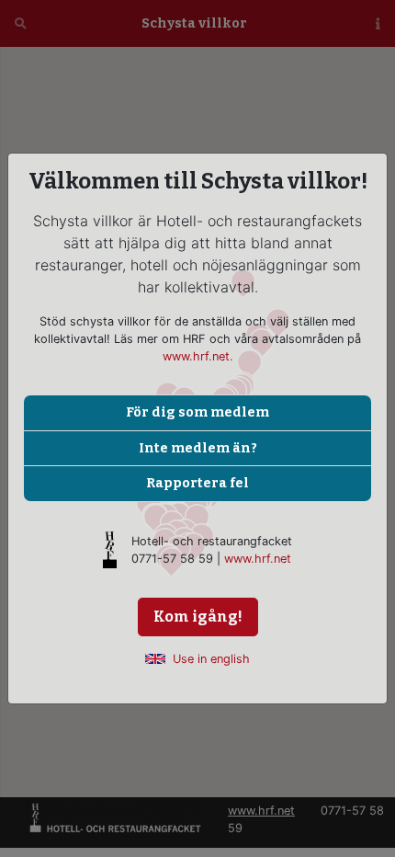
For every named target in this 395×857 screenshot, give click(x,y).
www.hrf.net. (198, 356)
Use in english (211, 659)
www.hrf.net (257, 559)
